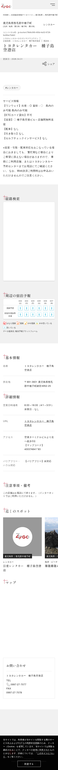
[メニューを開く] (52, 4)
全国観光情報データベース (22, 15)
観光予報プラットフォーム (26, 331)
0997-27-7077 (18, 684)
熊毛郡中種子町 (51, 15)
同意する (29, 764)
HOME (6, 15)
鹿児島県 (39, 15)
